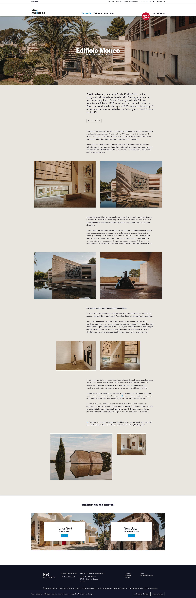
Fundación (86, 13)
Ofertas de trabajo (73, 588)
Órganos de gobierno (50, 588)
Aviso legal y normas (120, 588)
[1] (122, 396)
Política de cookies (151, 588)
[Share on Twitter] (96, 121)
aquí (91, 594)
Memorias (62, 588)
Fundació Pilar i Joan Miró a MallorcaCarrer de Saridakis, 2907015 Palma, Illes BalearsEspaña (92, 578)
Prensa (126, 1)
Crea (112, 13)
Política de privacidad (136, 588)
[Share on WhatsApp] (100, 121)
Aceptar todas (158, 594)
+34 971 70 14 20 (69, 576)
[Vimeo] (150, 1)
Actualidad (111, 1)
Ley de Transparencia (104, 588)
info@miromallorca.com (69, 573)
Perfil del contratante (88, 588)
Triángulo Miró (133, 1)
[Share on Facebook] (92, 121)
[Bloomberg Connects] (153, 1)
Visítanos (97, 13)
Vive (106, 13)
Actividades (159, 13)
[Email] (88, 121)
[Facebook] (144, 1)
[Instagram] (141, 1)
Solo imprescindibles (142, 594)
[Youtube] (147, 1)
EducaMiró (119, 1)
